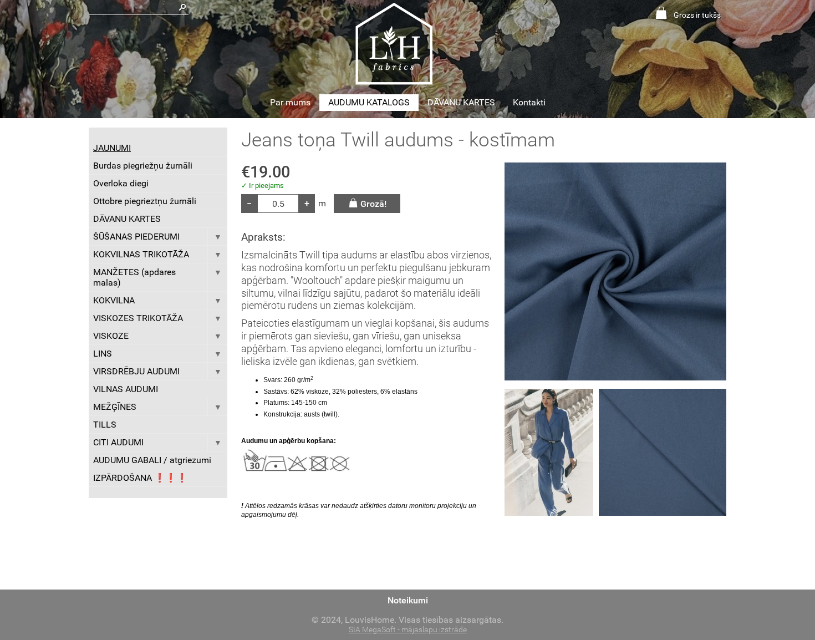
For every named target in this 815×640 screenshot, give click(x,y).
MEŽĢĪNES (114, 407)
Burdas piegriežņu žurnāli (142, 165)
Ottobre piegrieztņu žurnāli (144, 201)
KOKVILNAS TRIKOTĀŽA (141, 254)
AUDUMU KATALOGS (369, 102)
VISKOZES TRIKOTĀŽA (138, 318)
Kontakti (529, 102)
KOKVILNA (114, 300)
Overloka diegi (121, 183)
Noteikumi (408, 600)
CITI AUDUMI (118, 442)
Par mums (290, 102)
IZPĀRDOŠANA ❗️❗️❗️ (140, 478)
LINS (102, 353)
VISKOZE (111, 336)
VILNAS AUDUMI (125, 389)
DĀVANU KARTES (461, 102)
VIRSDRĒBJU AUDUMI (136, 371)
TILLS (104, 424)
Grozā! (373, 204)
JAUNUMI (112, 148)
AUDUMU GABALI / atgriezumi (152, 460)
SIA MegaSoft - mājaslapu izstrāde (408, 629)
